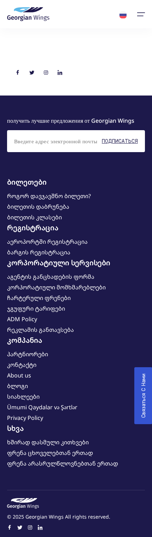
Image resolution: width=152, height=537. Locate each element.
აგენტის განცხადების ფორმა (50, 277)
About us (19, 375)
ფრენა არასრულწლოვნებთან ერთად (62, 463)
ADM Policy (22, 319)
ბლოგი (17, 386)
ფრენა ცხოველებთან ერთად (50, 453)
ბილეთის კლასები (34, 217)
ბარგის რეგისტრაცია (38, 252)
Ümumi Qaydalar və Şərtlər (42, 407)
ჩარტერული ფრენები (39, 298)
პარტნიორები (27, 354)
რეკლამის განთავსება (40, 330)
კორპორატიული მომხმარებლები (56, 287)
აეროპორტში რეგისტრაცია (47, 242)
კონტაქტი (21, 365)
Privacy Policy (25, 418)
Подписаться (120, 141)
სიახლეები (23, 396)
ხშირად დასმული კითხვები (48, 442)
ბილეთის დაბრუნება (38, 206)
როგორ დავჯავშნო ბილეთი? (49, 196)
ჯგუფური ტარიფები (36, 308)
